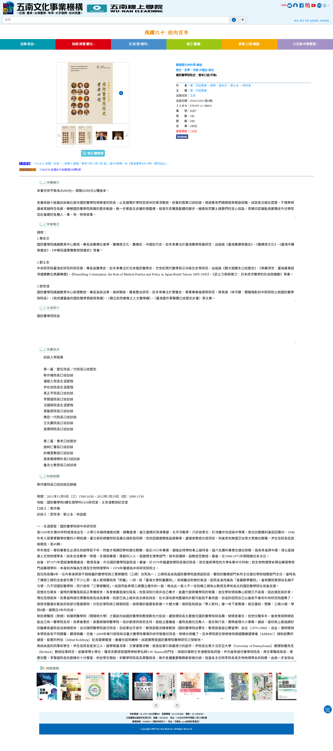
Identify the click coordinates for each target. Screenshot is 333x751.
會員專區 (314, 21)
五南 (193, 95)
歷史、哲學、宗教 (187, 70)
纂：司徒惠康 (198, 85)
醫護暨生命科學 (186, 64)
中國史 (203, 70)
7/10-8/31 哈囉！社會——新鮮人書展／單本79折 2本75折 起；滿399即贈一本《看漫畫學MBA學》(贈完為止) (100, 163)
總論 (199, 64)
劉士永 (234, 85)
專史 (211, 70)
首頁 (296, 21)
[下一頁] (127, 135)
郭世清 (246, 85)
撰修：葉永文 (218, 85)
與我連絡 (324, 21)
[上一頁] (59, 135)
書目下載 (304, 21)
